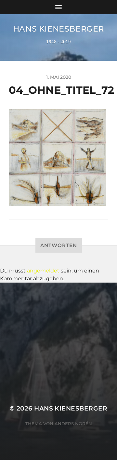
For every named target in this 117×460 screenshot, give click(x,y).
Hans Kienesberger (58, 29)
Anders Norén (73, 423)
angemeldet (43, 271)
